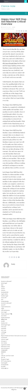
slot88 (3, 321)
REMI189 (3, 352)
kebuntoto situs (5, 346)
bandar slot (4, 323)
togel (2, 308)
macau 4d (3, 297)
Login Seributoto (6, 306)
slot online (4, 343)
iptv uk (3, 357)
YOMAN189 (4, 350)
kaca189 (3, 366)
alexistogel (4, 283)
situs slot (3, 326)
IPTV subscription (6, 361)
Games (13, 27)
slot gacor (4, 341)
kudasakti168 (4, 292)
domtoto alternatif (6, 281)
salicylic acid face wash (7, 355)
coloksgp (3, 332)
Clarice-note (8, 6)
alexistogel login (5, 325)
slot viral (3, 330)
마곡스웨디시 (4, 368)
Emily (13, 264)
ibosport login (5, 359)
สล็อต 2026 (4, 319)
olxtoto (3, 290)
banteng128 (4, 363)
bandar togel (4, 296)
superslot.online (5, 344)
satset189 (3, 328)
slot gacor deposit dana (7, 29)
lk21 (2, 285)
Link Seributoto (5, 310)
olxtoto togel (4, 339)
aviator (3, 288)
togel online (4, 294)
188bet (3, 286)
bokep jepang (4, 301)
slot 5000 (3, 315)
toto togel (4, 312)
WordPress (11, 387)
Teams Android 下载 (6, 314)
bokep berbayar (5, 317)
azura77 (3, 305)
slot (2, 299)
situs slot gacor (5, 348)
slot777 (3, 334)
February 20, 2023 (6, 27)
